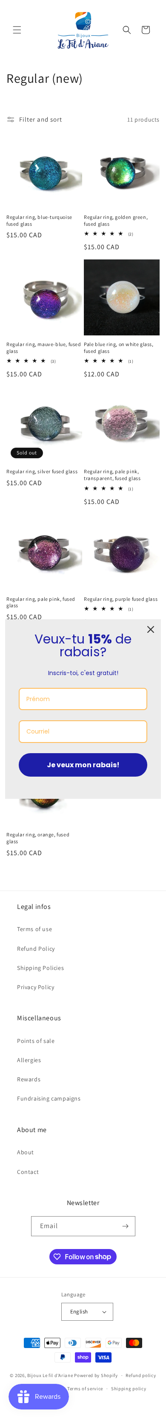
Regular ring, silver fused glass (41, 471)
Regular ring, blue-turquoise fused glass (39, 220)
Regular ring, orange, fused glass (37, 837)
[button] (17, 29)
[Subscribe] (125, 1226)
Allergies (29, 1060)
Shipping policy (128, 1389)
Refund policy (141, 1375)
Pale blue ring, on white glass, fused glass (119, 347)
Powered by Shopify (96, 1375)
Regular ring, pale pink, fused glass (40, 602)
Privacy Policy (35, 987)
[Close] (150, 629)
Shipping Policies (40, 968)
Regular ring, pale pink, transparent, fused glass (112, 474)
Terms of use (34, 929)
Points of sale (35, 1041)
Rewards (28, 1079)
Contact (28, 1172)
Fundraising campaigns (49, 1098)
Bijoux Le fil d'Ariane (50, 1375)
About (25, 1152)
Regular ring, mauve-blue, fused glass (43, 347)
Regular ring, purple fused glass (120, 599)
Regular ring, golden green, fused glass (116, 220)
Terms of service (85, 1389)
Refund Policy (36, 948)
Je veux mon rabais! (83, 765)
